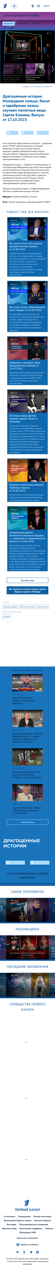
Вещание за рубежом (30, 1244)
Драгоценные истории (21, 15)
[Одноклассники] (27, 133)
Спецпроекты (24, 1216)
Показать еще (27, 580)
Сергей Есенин (42, 607)
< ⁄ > (40, 133)
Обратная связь (9, 1228)
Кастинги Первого (42, 1220)
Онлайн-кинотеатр (42, 1216)
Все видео (11, 1224)
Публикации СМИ (27, 1232)
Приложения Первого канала (17, 1220)
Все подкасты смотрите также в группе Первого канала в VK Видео (27, 590)
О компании (9, 1216)
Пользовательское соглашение (33, 1224)
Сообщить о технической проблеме (37, 86)
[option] (12, 75)
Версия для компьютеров (27, 1238)
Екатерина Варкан (10, 607)
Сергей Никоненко (27, 607)
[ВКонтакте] (12, 133)
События (49, 1228)
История (6, 616)
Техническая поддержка (30, 1228)
